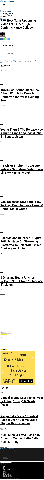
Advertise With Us (6, 473)
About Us (4, 471)
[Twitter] (9, 39)
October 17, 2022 (3, 409)
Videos (4, 467)
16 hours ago (2, 177)
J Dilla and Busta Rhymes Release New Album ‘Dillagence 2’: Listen (21, 281)
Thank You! (3, 349)
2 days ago (2, 214)
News (6, 16)
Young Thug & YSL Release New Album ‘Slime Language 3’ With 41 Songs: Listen (21, 133)
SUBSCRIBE (4, 334)
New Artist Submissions (7, 474)
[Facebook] (1, 39)
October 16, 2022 (3, 428)
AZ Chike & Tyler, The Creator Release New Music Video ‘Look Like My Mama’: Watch (21, 169)
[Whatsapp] (4, 39)
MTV (14, 60)
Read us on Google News (7, 475)
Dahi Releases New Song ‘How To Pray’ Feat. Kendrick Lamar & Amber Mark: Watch (21, 205)
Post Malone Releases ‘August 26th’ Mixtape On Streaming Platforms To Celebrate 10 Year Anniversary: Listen (21, 243)
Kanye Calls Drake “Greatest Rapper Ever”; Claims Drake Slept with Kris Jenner (19, 420)
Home (4, 4)
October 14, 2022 (3, 447)
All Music (7, 6)
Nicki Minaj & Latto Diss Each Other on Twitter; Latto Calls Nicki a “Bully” (20, 438)
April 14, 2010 (3, 37)
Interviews (2, 16)
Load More (2, 294)
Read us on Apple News (7, 476)
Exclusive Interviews (9, 15)
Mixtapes (6, 8)
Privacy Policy (5, 456)
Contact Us (5, 457)
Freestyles (7, 7)
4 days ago (2, 289)
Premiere (6, 14)
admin (7, 36)
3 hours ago (2, 105)
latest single (3, 61)
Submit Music (5, 458)
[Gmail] (6, 39)
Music (4, 5)
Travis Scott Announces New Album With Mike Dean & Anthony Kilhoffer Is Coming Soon (19, 95)
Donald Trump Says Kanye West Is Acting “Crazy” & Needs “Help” (21, 401)
